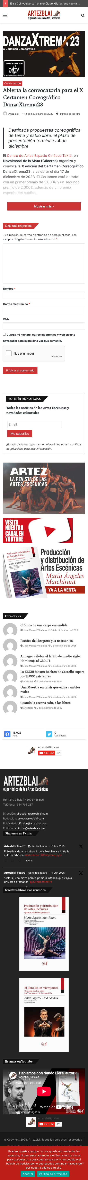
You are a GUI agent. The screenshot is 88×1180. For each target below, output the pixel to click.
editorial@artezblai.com (30, 828)
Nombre (9, 288)
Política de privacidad (53, 1174)
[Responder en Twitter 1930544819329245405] (6, 861)
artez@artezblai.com (31, 818)
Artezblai (13, 113)
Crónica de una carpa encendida (44, 625)
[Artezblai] (44, 15)
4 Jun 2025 (58, 872)
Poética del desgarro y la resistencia (46, 641)
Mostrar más (43, 206)
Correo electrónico (16, 304)
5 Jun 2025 (58, 846)
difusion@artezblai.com (32, 823)
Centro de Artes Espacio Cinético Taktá (39, 156)
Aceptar (28, 1174)
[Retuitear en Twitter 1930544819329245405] (13, 861)
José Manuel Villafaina (35, 630)
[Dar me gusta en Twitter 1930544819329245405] (21, 861)
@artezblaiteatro (37, 846)
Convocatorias (12, 83)
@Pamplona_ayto (51, 855)
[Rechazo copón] (83, 1163)
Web (6, 319)
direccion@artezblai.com (32, 813)
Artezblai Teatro (14, 846)
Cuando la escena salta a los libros (45, 703)
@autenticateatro (41, 881)
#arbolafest (32, 855)
